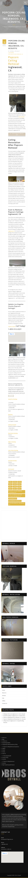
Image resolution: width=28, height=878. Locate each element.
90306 (19, 484)
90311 (15, 488)
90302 (15, 481)
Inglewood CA (12, 498)
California (11, 52)
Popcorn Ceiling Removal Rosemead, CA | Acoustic (14, 719)
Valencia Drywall (12, 424)
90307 (10, 486)
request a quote (11, 326)
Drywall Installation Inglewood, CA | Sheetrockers (14, 715)
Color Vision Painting (13, 450)
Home (14, 24)
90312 (19, 488)
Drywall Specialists (6, 742)
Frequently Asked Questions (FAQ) (9, 744)
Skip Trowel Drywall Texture (8, 764)
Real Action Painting (13, 433)
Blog (3, 739)
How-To (4, 753)
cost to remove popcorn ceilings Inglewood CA (15, 495)
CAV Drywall (11, 469)
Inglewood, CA (11, 231)
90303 (19, 481)
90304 (10, 484)
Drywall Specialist (14, 51)
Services (4, 695)
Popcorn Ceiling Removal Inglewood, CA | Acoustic (15, 26)
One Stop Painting (12, 460)
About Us (4, 692)
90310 (10, 488)
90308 (15, 486)
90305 (15, 484)
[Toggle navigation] (25, 2)
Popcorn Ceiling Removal (13, 60)
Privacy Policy (5, 757)
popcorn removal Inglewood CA (16, 504)
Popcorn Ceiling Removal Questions (11, 746)
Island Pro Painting (12, 399)
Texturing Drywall (7, 755)
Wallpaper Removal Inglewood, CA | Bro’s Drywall (14, 714)
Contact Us (4, 703)
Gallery (3, 700)
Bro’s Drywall (21, 116)
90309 (19, 486)
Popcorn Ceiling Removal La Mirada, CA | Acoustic (14, 717)
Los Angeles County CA (15, 500)
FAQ (3, 698)
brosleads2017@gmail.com (7, 839)
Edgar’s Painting (12, 441)
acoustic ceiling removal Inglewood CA (15, 491)
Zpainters (10, 414)
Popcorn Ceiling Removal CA (15, 54)
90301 (10, 481)
